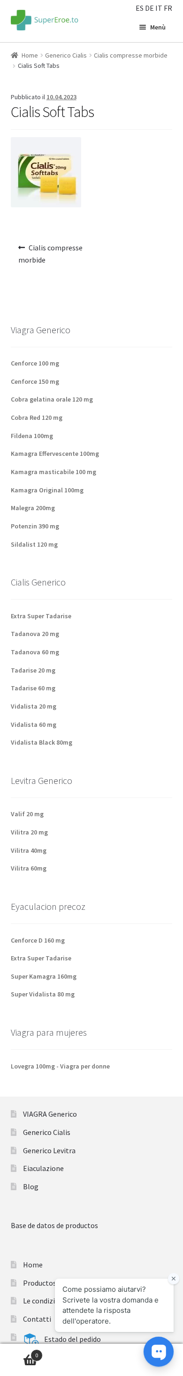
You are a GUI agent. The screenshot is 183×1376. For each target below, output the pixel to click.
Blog (30, 1186)
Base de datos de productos (54, 1225)
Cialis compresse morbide (131, 55)
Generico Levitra (49, 1150)
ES (140, 8)
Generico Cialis (66, 55)
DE (149, 8)
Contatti (37, 1319)
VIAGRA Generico (50, 1114)
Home (30, 55)
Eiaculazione (43, 1168)
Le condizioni (44, 1300)
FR (168, 8)
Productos (39, 1283)
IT (158, 8)
